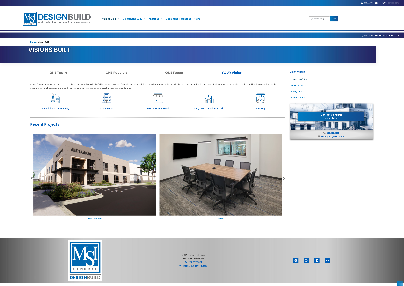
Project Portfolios (299, 79)
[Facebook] (295, 260)
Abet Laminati (95, 218)
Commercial (106, 108)
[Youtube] (327, 260)
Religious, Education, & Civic (209, 108)
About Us (154, 19)
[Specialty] (260, 98)
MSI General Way (132, 19)
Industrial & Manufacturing (55, 108)
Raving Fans (296, 91)
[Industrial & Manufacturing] (55, 98)
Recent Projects (298, 85)
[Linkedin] (317, 260)
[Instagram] (306, 260)
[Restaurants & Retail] (158, 98)
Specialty (260, 108)
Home (33, 42)
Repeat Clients (298, 97)
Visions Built (109, 19)
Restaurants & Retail (158, 108)
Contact (186, 19)
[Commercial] (106, 98)
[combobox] (319, 18)
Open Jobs (172, 19)
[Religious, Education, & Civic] (209, 98)
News (197, 19)
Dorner (220, 218)
